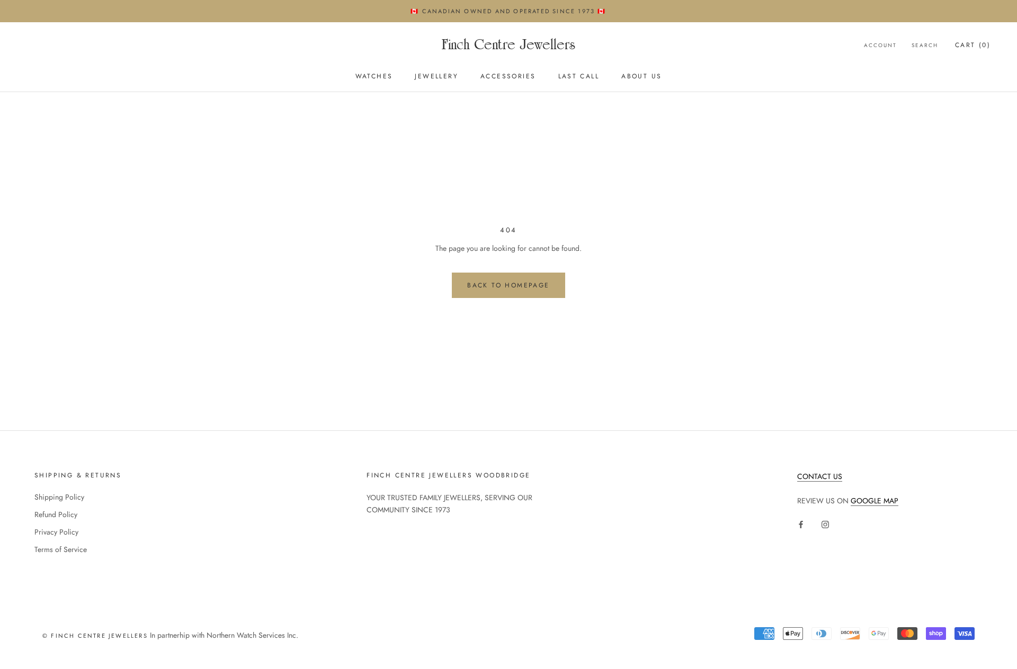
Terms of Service (60, 549)
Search (925, 45)
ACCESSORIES (508, 77)
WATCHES (374, 77)
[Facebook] (801, 524)
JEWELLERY (436, 77)
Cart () (973, 45)
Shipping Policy (59, 497)
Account (880, 45)
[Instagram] (825, 524)
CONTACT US (819, 476)
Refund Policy (55, 514)
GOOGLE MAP (874, 500)
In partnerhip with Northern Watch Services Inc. (223, 635)
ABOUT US (641, 77)
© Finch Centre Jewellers (95, 635)
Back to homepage (508, 285)
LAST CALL (579, 77)
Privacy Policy (56, 532)
